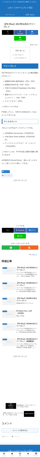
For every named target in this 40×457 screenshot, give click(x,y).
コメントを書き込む (20, 430)
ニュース (6, 171)
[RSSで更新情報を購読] (29, 247)
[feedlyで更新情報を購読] (11, 247)
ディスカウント (21, 58)
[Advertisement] (20, 202)
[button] (36, 330)
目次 (17, 50)
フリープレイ (19, 55)
